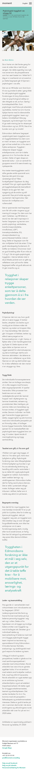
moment (7, 3)
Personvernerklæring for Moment (13, 768)
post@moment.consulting (11, 758)
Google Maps (7, 748)
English (25, 3)
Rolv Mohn (9, 60)
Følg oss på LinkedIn (9, 765)
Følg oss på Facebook (9, 763)
